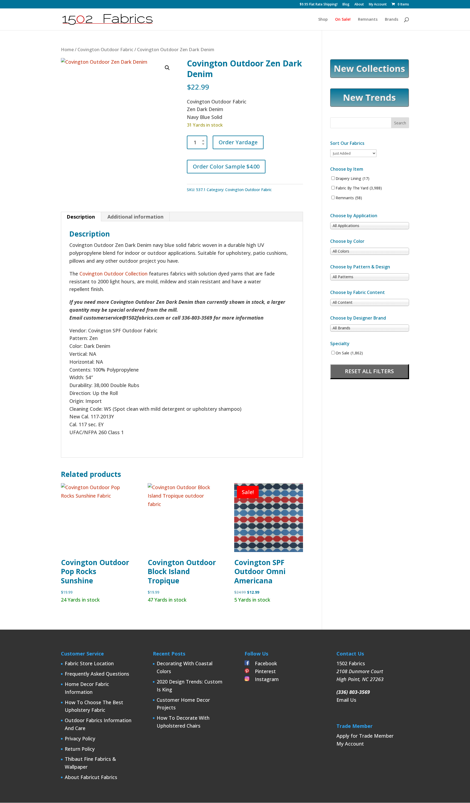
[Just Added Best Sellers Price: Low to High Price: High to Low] (353, 153)
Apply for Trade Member (365, 735)
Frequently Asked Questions (97, 673)
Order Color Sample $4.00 (226, 166)
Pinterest (262, 671)
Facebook (263, 663)
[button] (167, 68)
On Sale (349, 353)
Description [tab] (81, 216)
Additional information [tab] (135, 216)
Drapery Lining (352, 178)
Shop (323, 19)
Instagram (264, 679)
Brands (391, 19)
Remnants (368, 19)
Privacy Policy (80, 738)
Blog (346, 5)
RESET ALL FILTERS (369, 371)
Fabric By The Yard (359, 188)
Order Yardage (238, 142)
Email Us (346, 700)
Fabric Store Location (89, 663)
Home (67, 49)
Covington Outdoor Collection (113, 273)
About (359, 5)
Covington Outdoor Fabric (105, 49)
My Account (378, 5)
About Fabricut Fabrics (91, 777)
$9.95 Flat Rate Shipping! (319, 5)
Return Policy (80, 749)
